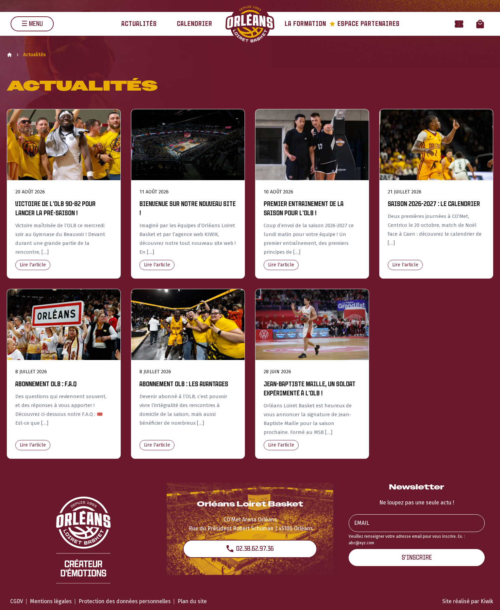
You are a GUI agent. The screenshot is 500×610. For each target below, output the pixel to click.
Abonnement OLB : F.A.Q (46, 384)
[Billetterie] (459, 24)
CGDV (16, 601)
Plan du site (192, 601)
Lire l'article (33, 265)
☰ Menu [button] (32, 23)
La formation (305, 23)
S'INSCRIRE (417, 557)
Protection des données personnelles (125, 601)
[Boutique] (480, 24)
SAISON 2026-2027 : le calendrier (434, 204)
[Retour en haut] (484, 595)
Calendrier (194, 23)
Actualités (139, 23)
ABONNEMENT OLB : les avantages (183, 384)
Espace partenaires (364, 23)
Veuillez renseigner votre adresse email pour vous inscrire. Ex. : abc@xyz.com (407, 539)
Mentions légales (51, 601)
